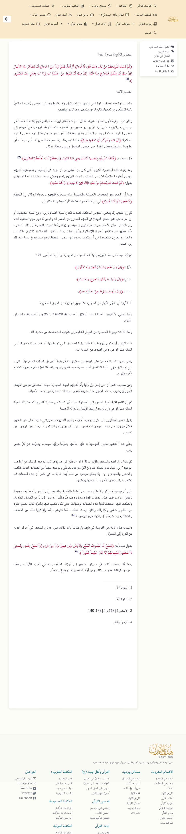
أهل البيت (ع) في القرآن (97, 778)
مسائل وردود (99, 6)
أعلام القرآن (61, 15)
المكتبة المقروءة (71, 6)
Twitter (27, 793)
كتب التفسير (65, 778)
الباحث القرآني (144, 6)
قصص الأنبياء (102, 813)
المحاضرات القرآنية (62, 813)
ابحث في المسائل (131, 778)
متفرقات (135, 813)
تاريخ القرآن (82, 15)
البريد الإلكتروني (24, 778)
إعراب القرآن (145, 24)
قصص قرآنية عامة (100, 818)
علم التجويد (28, 24)
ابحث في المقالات (164, 783)
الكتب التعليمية (64, 793)
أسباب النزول (51, 24)
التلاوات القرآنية (64, 808)
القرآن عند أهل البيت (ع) (97, 783)
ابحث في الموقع (164, 778)
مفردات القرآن (122, 24)
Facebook (26, 798)
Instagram (25, 783)
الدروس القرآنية (64, 818)
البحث (148, 33)
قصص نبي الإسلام (100, 808)
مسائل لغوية (133, 803)
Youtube (27, 788)
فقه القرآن (135, 793)
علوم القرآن (76, 24)
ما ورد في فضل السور (98, 788)
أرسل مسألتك (133, 783)
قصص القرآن (39, 15)
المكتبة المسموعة (40, 6)
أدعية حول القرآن (100, 793)
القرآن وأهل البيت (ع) (112, 15)
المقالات (123, 6)
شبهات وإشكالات (131, 788)
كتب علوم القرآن (63, 783)
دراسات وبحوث (64, 788)
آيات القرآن (101, 24)
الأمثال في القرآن (162, 56)
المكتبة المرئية (144, 15)
